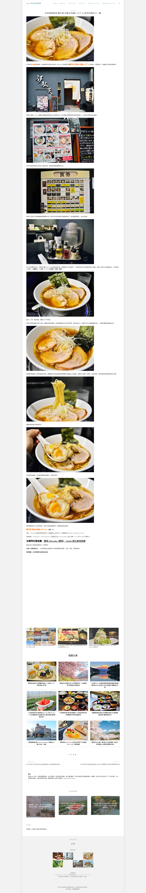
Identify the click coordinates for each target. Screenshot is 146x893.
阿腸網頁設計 (76, 889)
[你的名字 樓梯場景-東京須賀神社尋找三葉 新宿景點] (78, 864)
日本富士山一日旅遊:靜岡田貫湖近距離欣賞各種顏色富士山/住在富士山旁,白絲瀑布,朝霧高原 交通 (104, 685)
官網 (49, 529)
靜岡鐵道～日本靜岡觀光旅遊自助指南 (37, 552)
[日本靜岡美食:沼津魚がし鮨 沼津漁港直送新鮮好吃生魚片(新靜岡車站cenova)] (72, 636)
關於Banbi (63, 3)
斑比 (29, 774)
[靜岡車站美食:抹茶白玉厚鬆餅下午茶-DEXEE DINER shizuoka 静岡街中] (104, 636)
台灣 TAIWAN (72, 3)
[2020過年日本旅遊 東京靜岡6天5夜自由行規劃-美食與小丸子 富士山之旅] (41, 636)
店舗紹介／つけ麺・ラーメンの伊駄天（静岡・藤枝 (47, 269)
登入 (35, 829)
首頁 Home (56, 3)
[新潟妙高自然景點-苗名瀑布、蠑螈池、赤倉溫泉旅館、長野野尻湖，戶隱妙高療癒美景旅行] (58, 864)
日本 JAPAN (82, 3)
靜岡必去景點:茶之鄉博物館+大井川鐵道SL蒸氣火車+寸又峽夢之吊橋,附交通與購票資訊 (105, 805)
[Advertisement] (73, 569)
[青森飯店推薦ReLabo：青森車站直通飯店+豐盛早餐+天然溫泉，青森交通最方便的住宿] (68, 856)
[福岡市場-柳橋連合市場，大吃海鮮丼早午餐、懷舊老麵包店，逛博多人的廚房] (88, 856)
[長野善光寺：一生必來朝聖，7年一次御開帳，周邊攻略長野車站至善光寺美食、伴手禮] (88, 864)
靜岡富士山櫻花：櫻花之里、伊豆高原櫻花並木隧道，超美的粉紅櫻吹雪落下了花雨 (40, 807)
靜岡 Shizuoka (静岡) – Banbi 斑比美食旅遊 (65, 541)
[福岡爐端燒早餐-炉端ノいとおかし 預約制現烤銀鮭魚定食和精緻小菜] (58, 856)
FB (53, 529)
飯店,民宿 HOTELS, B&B (109, 3)
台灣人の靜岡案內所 (32, 548)
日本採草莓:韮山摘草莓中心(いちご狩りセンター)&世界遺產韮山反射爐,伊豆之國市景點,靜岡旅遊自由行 (41, 715)
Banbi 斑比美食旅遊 (33, 3)
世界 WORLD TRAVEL (93, 3)
